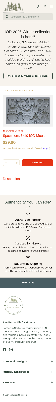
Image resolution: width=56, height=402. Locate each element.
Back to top (28, 282)
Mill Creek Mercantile (18, 395)
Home (5, 90)
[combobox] (28, 16)
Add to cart (37, 162)
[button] (45, 7)
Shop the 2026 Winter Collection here (28, 75)
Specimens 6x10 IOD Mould (22, 90)
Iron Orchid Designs (13, 130)
